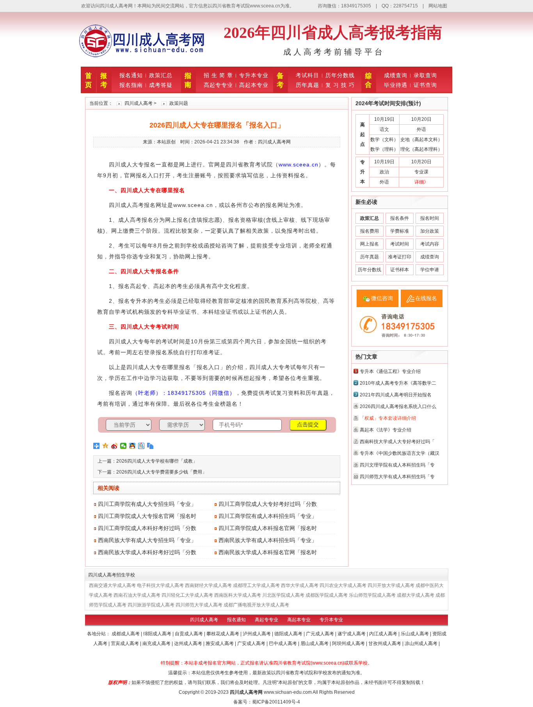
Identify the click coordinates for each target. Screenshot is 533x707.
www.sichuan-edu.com (288, 692)
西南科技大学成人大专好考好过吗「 (397, 441)
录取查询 (425, 75)
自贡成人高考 (189, 633)
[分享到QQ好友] (132, 446)
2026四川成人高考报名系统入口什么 (398, 406)
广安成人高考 (251, 643)
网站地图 (437, 6)
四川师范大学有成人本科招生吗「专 (397, 476)
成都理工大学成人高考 (256, 585)
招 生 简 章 (218, 75)
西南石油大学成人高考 (137, 595)
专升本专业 (253, 75)
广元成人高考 (320, 633)
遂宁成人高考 (352, 633)
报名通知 (131, 75)
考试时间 (399, 244)
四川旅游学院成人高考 (151, 605)
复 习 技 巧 (340, 85)
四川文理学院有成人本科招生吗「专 (397, 465)
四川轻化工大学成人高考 (187, 595)
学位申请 (429, 269)
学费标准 (399, 231)
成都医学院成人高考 (327, 595)
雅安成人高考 (220, 643)
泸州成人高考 (257, 633)
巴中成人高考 (283, 643)
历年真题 (307, 85)
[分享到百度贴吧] (141, 446)
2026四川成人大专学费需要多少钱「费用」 (161, 472)
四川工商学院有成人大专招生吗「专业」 (147, 504)
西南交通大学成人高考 (112, 585)
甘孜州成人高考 (385, 643)
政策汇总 (160, 75)
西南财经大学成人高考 (208, 585)
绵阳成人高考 (157, 633)
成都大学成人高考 (415, 595)
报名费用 (369, 231)
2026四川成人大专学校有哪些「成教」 (156, 461)
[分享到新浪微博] (114, 446)
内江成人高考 (383, 633)
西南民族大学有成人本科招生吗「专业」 (268, 540)
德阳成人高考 (289, 633)
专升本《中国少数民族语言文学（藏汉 (399, 453)
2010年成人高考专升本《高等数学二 (398, 383)
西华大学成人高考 (299, 585)
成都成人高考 (126, 633)
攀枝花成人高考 (223, 633)
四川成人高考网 (246, 692)
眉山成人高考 (315, 643)
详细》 (421, 182)
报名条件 (399, 218)
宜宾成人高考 (125, 643)
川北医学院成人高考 (283, 595)
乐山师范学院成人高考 (372, 595)
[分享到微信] (123, 446)
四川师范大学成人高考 (199, 605)
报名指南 (131, 85)
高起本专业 (253, 85)
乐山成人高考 (415, 633)
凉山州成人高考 (422, 643)
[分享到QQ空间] (105, 446)
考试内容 (429, 244)
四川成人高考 (138, 103)
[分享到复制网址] (150, 446)
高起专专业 (218, 85)
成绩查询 (395, 75)
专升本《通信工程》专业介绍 (390, 371)
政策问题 (178, 103)
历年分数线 (340, 75)
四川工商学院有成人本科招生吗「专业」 (268, 516)
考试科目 (307, 75)
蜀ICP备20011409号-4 (276, 702)
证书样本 (399, 269)
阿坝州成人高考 (349, 643)
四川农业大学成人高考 (343, 585)
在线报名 (426, 298)
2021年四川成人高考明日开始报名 (396, 395)
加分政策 (429, 231)
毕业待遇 (395, 85)
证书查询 (425, 85)
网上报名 (369, 244)
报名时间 (429, 218)
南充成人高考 (157, 643)
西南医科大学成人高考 (237, 595)
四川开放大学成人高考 (391, 585)
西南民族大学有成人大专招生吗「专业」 (147, 540)
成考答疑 (160, 85)
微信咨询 (382, 298)
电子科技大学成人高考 (160, 585)
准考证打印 (399, 257)
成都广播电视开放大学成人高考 (256, 605)
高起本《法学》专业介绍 (385, 430)
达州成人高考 (188, 643)
